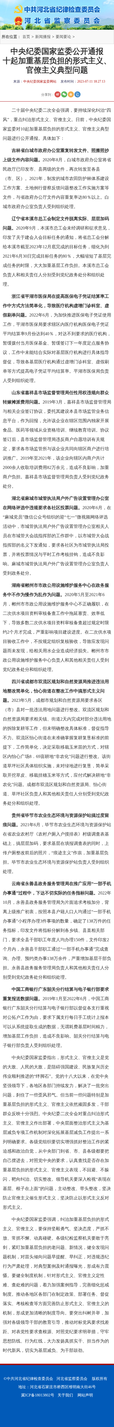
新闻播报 (43, 37)
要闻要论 (63, 37)
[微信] (64, 94)
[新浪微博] (58, 94)
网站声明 (85, 1395)
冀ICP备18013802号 (37, 1395)
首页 (26, 37)
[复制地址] (77, 94)
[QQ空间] (71, 94)
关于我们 (65, 1395)
